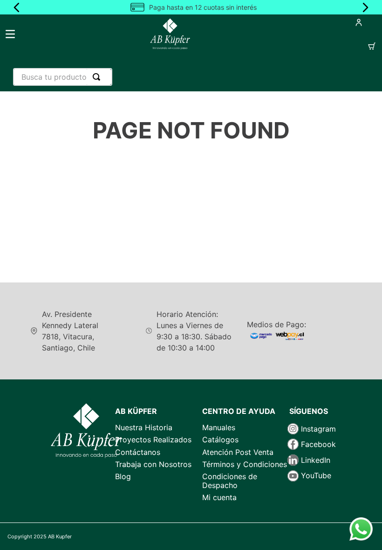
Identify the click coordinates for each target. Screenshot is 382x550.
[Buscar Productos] (98, 77)
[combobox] (62, 77)
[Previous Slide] (16, 7)
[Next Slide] (365, 7)
